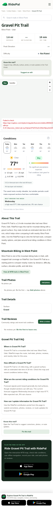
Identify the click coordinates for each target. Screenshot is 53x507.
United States (11, 11)
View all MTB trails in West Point (15, 272)
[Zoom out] (50, 86)
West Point (26, 11)
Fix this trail (26, 432)
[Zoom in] (50, 82)
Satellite (12, 83)
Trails (3, 11)
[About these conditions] (48, 138)
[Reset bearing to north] (50, 90)
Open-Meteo (19, 209)
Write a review (45, 321)
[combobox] (26, 18)
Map (5, 83)
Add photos (46, 282)
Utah (19, 11)
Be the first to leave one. (27, 330)
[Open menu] (49, 4)
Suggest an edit (27, 72)
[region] (26, 103)
